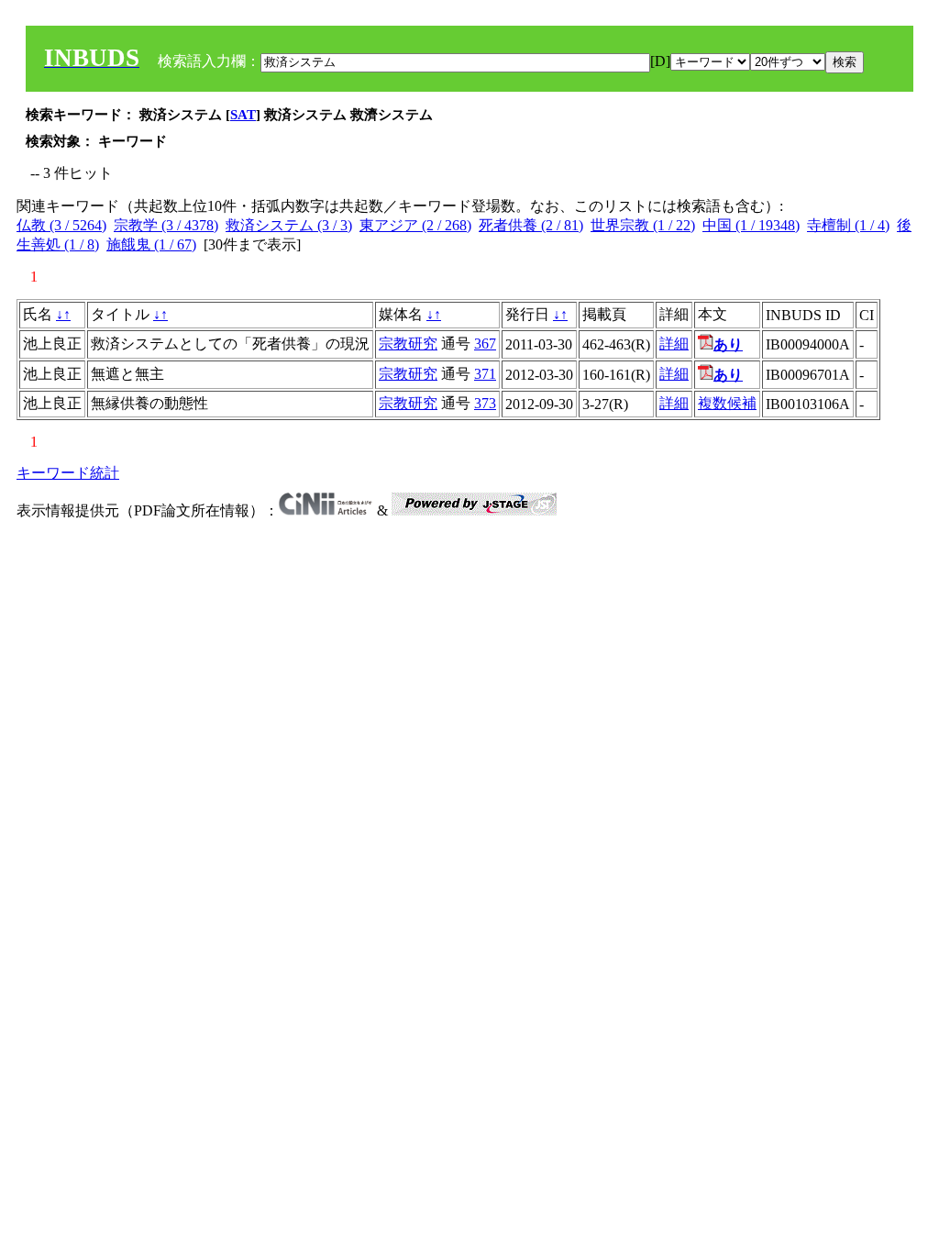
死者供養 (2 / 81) (531, 225)
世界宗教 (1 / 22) (643, 225)
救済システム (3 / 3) (289, 225)
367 (485, 343)
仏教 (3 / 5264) (61, 225)
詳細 (674, 343)
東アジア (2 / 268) (415, 225)
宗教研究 (408, 343)
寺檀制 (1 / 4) (848, 225)
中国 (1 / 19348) (751, 225)
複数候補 (727, 403)
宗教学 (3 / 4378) (166, 225)
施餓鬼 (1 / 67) (151, 244)
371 (485, 374)
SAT (243, 114)
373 (485, 403)
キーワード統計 (68, 473)
